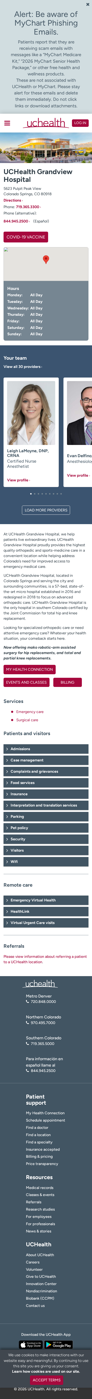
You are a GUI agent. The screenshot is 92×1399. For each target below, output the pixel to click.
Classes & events (40, 1194)
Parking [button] (17, 816)
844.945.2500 (16, 221)
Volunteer (34, 1269)
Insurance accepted (43, 1149)
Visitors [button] (17, 850)
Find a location (38, 1135)
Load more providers (46, 510)
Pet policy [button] (19, 828)
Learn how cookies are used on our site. (46, 1371)
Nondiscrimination (41, 1291)
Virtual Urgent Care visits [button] (32, 922)
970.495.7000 (43, 1023)
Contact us (35, 1305)
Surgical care (27, 720)
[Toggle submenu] (7, 123)
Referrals (33, 1202)
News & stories (38, 1231)
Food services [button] (22, 782)
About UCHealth (40, 1255)
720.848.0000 (43, 1001)
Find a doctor (37, 1127)
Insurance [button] (19, 794)
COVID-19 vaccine (26, 237)
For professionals (40, 1224)
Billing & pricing (39, 1156)
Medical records (39, 1187)
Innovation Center (41, 1284)
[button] (31, 494)
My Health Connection (45, 1113)
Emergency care (30, 711)
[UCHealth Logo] (40, 983)
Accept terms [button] (47, 1380)
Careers (32, 1262)
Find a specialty (39, 1142)
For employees (38, 1216)
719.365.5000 (42, 1043)
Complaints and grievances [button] (34, 771)
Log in (80, 123)
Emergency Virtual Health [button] (33, 900)
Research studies (40, 1209)
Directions (12, 200)
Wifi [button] (14, 861)
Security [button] (18, 839)
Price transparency (42, 1163)
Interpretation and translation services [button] (44, 805)
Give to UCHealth (41, 1276)
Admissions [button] (20, 749)
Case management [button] (27, 760)
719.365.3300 (27, 207)
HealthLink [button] (20, 911)
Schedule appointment (45, 1120)
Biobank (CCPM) (40, 1298)
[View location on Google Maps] (46, 264)
